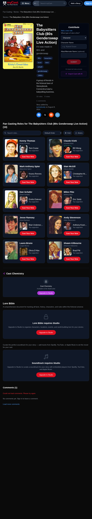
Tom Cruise (33, 148)
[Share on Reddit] (51, 115)
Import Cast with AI (75, 74)
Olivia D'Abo (34, 251)
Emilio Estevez (35, 199)
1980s (40, 75)
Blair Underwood (36, 225)
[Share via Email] (57, 115)
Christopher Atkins (80, 174)
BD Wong (77, 148)
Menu (27, 3)
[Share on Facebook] (38, 115)
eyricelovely (40, 107)
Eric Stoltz (77, 199)
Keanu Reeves (35, 174)
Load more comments (11, 404)
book (40, 62)
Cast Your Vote (28, 157)
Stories (16, 12)
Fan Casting (7, 12)
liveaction (48, 58)
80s (39, 58)
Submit (74, 62)
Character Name (67, 43)
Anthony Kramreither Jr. (80, 225)
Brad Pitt (76, 251)
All (35, 3)
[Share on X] (45, 115)
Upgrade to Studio (46, 293)
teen (47, 62)
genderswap (42, 71)
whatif (40, 67)
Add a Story (75, 3)
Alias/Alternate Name (73, 51)
